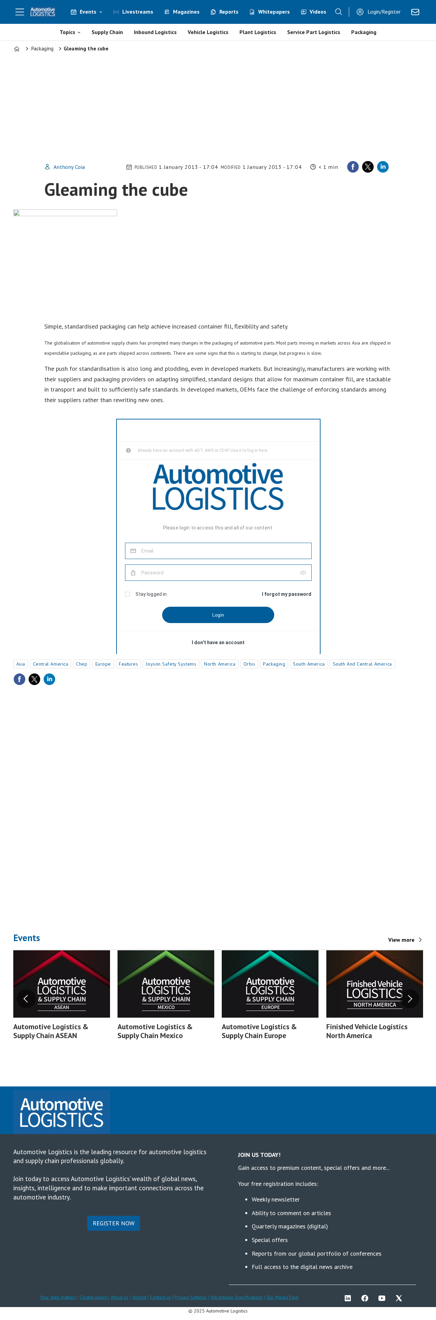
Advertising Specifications (237, 1297)
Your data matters (58, 1297)
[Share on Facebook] (353, 167)
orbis (249, 664)
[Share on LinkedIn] (383, 167)
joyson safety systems (171, 664)
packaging (274, 664)
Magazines (186, 11)
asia (20, 664)
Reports (228, 11)
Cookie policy (94, 1297)
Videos (318, 11)
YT (383, 1298)
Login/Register (384, 11)
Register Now (114, 1223)
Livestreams (137, 11)
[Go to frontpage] (43, 12)
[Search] (338, 12)
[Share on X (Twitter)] (368, 167)
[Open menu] (19, 12)
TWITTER (400, 1298)
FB (366, 1298)
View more (401, 939)
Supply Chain (107, 32)
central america (50, 664)
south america (309, 664)
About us (119, 1297)
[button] (26, 998)
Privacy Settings (191, 1297)
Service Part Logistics (313, 32)
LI (349, 1298)
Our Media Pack (282, 1297)
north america (219, 664)
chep (81, 664)
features (128, 664)
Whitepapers (274, 11)
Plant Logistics (257, 32)
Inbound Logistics (155, 32)
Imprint (139, 1297)
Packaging (363, 32)
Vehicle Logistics (208, 32)
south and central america (362, 664)
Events (88, 11)
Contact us (160, 1297)
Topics (67, 32)
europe (103, 664)
